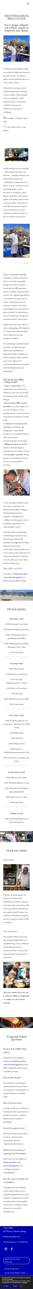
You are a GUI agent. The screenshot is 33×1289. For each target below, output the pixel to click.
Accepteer (6, 1286)
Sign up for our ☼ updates (13, 1260)
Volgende (26, 263)
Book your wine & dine (15, 1273)
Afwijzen (15, 1286)
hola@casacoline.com (11, 1236)
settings (24, 1282)
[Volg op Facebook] (11, 1248)
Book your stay (11, 1269)
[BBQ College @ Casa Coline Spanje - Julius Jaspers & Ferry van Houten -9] (16, 257)
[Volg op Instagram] (5, 1248)
